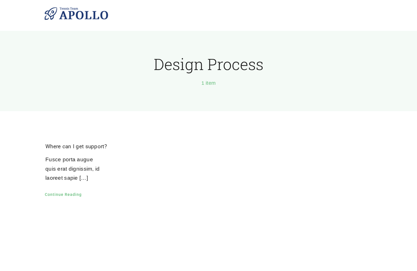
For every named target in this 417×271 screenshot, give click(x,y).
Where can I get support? (76, 146)
